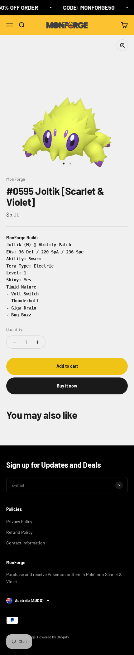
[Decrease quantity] (14, 342)
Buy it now (67, 385)
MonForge (15, 179)
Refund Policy (19, 532)
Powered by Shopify (53, 637)
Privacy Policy (19, 521)
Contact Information (25, 542)
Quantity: (15, 329)
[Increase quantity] (37, 342)
